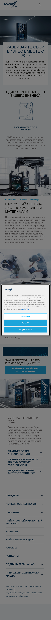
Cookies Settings (25, 316)
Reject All (25, 323)
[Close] (46, 287)
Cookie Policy (25, 309)
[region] (25, 310)
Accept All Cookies (25, 330)
